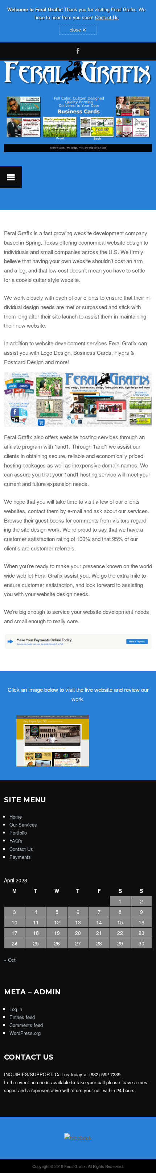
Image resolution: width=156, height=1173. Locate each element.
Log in (15, 1009)
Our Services (23, 824)
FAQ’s (15, 840)
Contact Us (107, 17)
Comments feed (26, 1025)
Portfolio (18, 832)
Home (15, 816)
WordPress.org (25, 1033)
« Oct (10, 959)
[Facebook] (78, 49)
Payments (20, 856)
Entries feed (22, 1017)
